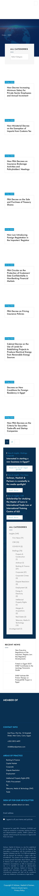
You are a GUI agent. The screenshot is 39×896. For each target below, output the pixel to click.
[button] (4, 711)
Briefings (15, 550)
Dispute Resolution (22, 581)
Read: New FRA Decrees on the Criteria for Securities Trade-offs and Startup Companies (19, 436)
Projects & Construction (20, 555)
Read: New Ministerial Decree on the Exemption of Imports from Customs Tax (19, 134)
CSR (14, 542)
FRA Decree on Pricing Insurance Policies (18, 312)
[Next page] (17, 441)
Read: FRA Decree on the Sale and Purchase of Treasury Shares (19, 208)
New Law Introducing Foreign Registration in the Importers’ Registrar (18, 237)
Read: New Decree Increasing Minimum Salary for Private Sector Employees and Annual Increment (19, 100)
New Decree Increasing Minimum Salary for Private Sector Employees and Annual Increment (19, 91)
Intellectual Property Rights (21, 600)
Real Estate (20, 617)
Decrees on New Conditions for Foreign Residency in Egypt (17, 390)
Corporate (19, 572)
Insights (12, 533)
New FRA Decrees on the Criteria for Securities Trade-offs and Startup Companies (19, 427)
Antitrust (19, 563)
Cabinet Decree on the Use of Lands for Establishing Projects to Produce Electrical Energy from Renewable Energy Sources (19, 350)
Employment (20, 587)
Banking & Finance (22, 566)
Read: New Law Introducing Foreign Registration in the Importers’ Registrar (18, 243)
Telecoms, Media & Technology (23, 621)
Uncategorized (14, 629)
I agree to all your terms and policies (19, 819)
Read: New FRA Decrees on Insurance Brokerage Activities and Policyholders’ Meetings (19, 174)
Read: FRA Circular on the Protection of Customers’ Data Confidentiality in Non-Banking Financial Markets (19, 286)
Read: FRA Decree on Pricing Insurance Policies (19, 317)
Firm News (16, 538)
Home (4, 35)
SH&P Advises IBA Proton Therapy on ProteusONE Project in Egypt (23, 678)
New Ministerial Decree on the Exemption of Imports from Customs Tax (19, 128)
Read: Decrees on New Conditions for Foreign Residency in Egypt (19, 396)
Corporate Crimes (22, 575)
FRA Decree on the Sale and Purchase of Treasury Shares (19, 202)
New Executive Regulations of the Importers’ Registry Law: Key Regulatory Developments (23, 654)
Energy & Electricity (19, 592)
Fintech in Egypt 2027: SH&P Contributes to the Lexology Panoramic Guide (24, 666)
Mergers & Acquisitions (20, 609)
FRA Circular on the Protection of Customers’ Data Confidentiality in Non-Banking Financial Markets (18, 276)
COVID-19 (16, 546)
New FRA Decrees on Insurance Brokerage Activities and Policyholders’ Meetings (18, 165)
